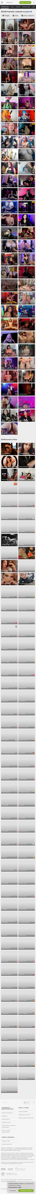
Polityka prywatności (7, 1112)
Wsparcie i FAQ (6, 1141)
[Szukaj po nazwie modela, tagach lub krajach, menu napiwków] (33, 7)
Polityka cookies (6, 1122)
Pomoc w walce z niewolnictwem (6, 1131)
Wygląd (7, 15)
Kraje (16, 15)
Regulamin (4, 1116)
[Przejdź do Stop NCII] (11, 1174)
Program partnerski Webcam (26, 1118)
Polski (27, 1102)
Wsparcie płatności (7, 1144)
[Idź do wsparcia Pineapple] (3, 1174)
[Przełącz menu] (2, 2)
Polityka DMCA (6, 1119)
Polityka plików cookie (14, 1187)
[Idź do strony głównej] (11, 2)
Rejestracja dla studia (24, 1114)
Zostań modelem (23, 1111)
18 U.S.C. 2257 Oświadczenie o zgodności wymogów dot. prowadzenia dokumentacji (16, 1180)
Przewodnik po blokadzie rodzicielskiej (8, 1126)
